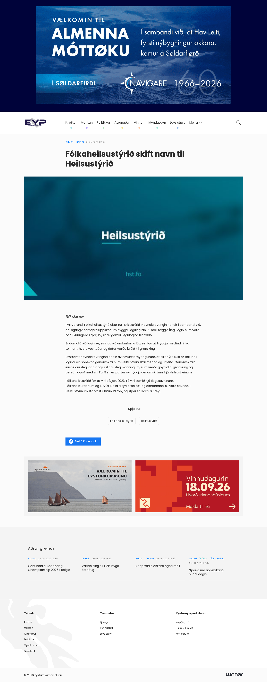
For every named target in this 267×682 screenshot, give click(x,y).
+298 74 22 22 (184, 627)
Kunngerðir (106, 627)
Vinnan (139, 122)
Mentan (87, 122)
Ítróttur (71, 122)
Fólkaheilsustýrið (121, 421)
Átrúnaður (122, 122)
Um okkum (182, 633)
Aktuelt (69, 142)
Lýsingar (105, 622)
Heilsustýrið (149, 421)
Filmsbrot (29, 651)
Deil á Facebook (86, 441)
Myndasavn (157, 122)
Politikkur (103, 122)
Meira (193, 122)
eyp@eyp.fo (183, 622)
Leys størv (177, 122)
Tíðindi (80, 142)
